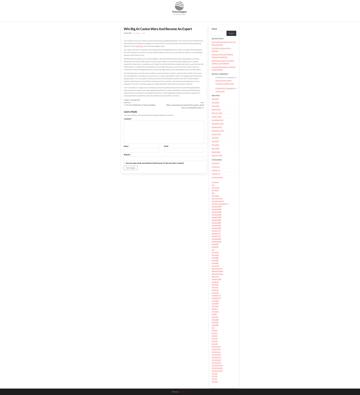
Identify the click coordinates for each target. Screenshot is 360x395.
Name (126, 146)
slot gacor (215, 182)
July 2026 (215, 99)
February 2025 (217, 155)
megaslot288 (216, 206)
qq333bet (215, 301)
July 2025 (215, 138)
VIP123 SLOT (216, 355)
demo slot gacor (217, 271)
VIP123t (215, 381)
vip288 (214, 314)
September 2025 (218, 131)
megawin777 (216, 231)
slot (213, 185)
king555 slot (216, 347)
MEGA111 (139, 46)
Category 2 (216, 167)
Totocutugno (179, 11)
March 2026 (216, 109)
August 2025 (216, 134)
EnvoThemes (183, 392)
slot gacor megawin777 (220, 204)
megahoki (215, 282)
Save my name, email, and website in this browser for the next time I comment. (155, 163)
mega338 (215, 244)
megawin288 (216, 220)
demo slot (215, 276)
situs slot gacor (217, 198)
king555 (215, 330)
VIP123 (214, 379)
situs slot (215, 287)
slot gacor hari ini (218, 201)
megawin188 (216, 279)
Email (166, 146)
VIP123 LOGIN (217, 365)
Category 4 (216, 174)
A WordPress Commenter (224, 88)
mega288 (215, 258)
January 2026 (216, 116)
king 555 (215, 338)
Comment (128, 119)
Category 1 (216, 163)
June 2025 (215, 141)
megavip (215, 309)
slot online (215, 188)
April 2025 (215, 148)
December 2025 (217, 120)
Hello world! (220, 91)
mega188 (215, 320)
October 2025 (217, 127)
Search (214, 29)
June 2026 (215, 102)
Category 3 (216, 170)
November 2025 (218, 123)
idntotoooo (137, 33)
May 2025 (215, 145)
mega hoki (215, 293)
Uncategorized (135, 100)
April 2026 (215, 106)
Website (127, 155)
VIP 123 (214, 373)
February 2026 (217, 113)
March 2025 (216, 152)
